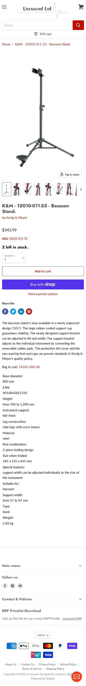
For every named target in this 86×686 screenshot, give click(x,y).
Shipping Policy (55, 668)
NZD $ (41, 635)
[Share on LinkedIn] (21, 311)
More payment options (43, 294)
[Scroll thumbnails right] (80, 189)
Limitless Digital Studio (68, 674)
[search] (37, 25)
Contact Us (27, 664)
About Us (10, 664)
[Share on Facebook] (5, 311)
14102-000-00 (29, 367)
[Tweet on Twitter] (13, 311)
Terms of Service (32, 668)
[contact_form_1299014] (76, 676)
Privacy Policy (47, 664)
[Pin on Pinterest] (29, 311)
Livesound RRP (72, 618)
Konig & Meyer (16, 217)
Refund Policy (68, 664)
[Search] (78, 25)
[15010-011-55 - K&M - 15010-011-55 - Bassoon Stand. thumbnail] (6, 189)
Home (6, 44)
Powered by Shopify (43, 678)
